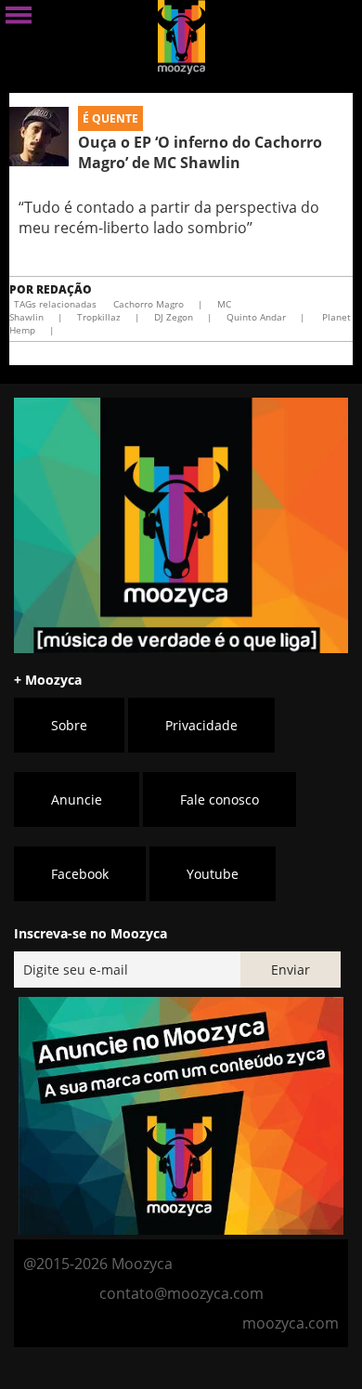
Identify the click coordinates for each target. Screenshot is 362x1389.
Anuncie (76, 799)
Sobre (69, 725)
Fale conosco (219, 799)
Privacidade (201, 725)
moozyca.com (290, 1323)
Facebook (80, 874)
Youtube (213, 874)
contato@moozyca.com (181, 1293)
